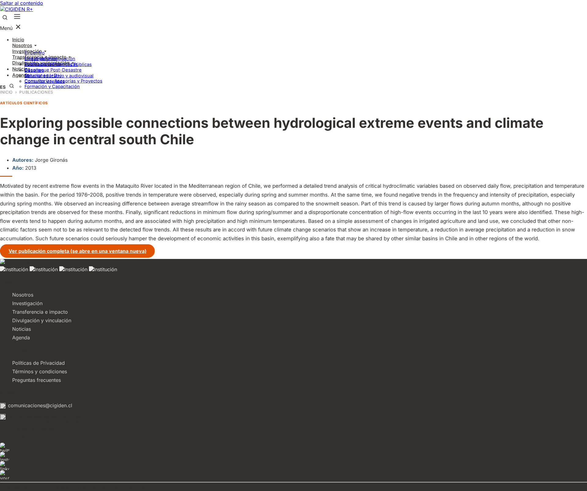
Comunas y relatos (44, 81)
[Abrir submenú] (35, 45)
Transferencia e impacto (39, 57)
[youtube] (293, 474)
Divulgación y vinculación (40, 63)
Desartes (34, 70)
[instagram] (293, 456)
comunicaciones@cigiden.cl (40, 405)
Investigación (27, 51)
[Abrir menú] (17, 17)
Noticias (21, 329)
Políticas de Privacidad (38, 363)
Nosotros (22, 45)
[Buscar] (5, 18)
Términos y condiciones (39, 371)
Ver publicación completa (77, 251)
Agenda (21, 337)
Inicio (18, 39)
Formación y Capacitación (52, 86)
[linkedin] (293, 465)
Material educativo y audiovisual (59, 76)
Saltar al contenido (21, 3)
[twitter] (293, 447)
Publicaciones (36, 92)
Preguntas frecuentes (36, 380)
